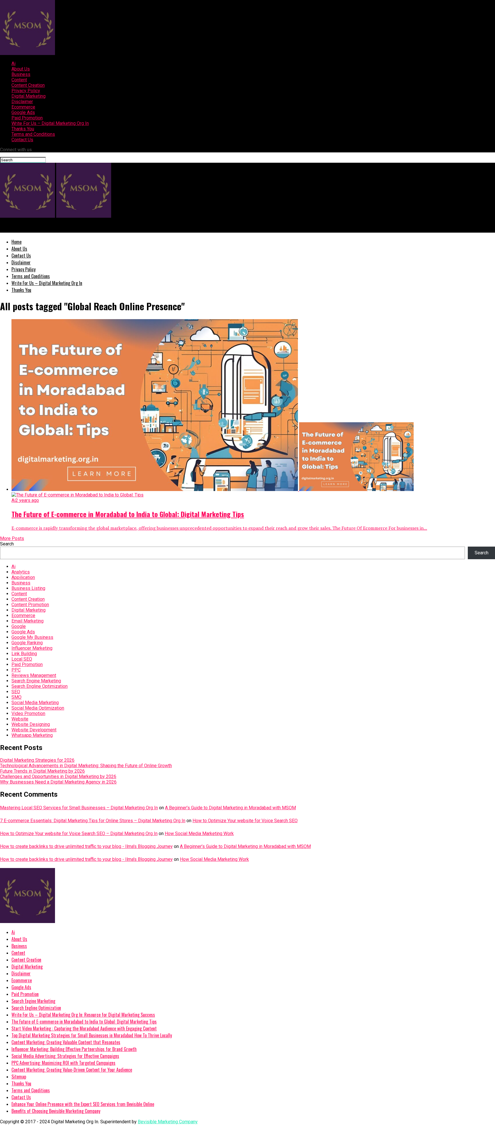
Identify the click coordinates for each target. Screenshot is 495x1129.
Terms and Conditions (33, 134)
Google (18, 626)
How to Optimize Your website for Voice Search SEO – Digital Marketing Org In (79, 833)
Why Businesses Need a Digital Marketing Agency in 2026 (58, 782)
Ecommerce (23, 107)
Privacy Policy (25, 90)
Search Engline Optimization (39, 686)
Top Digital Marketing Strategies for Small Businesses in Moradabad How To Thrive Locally (91, 1035)
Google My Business (32, 637)
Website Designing (30, 724)
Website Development (33, 730)
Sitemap (18, 1076)
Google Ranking (27, 642)
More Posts (12, 538)
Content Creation (28, 85)
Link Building (24, 653)
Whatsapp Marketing (32, 735)
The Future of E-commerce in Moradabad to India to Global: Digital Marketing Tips (84, 1021)
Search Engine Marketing (36, 681)
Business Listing (28, 588)
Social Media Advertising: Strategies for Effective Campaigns (65, 1056)
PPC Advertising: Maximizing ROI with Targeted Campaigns (63, 1062)
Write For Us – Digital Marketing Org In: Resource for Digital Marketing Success (83, 1014)
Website (19, 719)
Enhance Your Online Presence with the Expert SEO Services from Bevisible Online (82, 1104)
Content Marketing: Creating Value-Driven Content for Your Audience (71, 1069)
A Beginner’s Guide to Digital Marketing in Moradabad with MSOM (230, 807)
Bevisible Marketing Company (168, 1121)
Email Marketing (27, 621)
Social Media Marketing (35, 702)
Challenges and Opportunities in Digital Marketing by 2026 (58, 776)
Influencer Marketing (31, 648)
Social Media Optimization (37, 708)
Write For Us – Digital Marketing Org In (50, 123)
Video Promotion (28, 713)
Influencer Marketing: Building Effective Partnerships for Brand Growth (74, 1049)
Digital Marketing (28, 96)
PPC (16, 670)
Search (7, 544)
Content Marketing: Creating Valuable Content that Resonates (65, 1042)
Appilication (23, 577)
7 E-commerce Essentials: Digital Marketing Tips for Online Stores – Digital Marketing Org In (92, 820)
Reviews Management (33, 675)
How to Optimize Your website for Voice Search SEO (245, 820)
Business (20, 74)
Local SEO (21, 659)
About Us (20, 69)
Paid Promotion (27, 118)
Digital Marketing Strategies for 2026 (37, 760)
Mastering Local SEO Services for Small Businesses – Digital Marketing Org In (79, 807)
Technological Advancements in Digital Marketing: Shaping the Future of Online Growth (86, 765)
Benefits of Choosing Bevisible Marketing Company (55, 1111)
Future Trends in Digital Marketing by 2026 (42, 771)
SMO (16, 697)
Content (19, 80)
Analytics (20, 572)
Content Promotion (30, 604)
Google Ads (23, 112)
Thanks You (22, 128)
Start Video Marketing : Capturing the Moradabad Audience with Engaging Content (84, 1028)
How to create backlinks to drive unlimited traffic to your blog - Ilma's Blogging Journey (86, 846)
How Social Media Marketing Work (199, 833)
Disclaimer (22, 101)
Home (16, 241)
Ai (13, 63)
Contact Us (22, 139)
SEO (15, 691)
